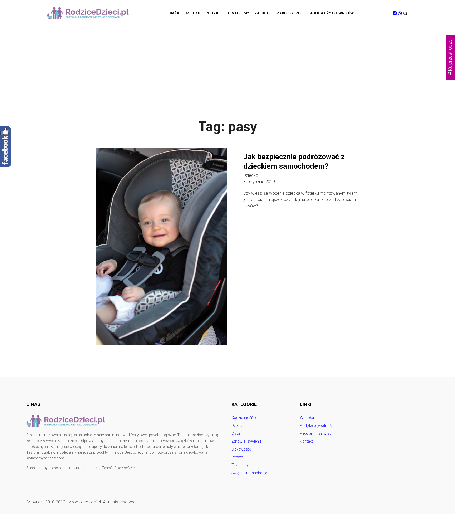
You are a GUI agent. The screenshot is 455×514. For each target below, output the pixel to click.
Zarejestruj (290, 13)
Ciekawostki (241, 449)
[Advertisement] (227, 66)
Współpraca (310, 417)
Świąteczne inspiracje (249, 473)
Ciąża (173, 13)
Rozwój (237, 457)
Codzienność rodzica (248, 417)
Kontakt (306, 441)
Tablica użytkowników (331, 13)
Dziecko (192, 13)
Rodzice (214, 13)
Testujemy (238, 13)
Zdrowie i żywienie (246, 441)
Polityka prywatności (317, 425)
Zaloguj (262, 13)
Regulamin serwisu (316, 433)
